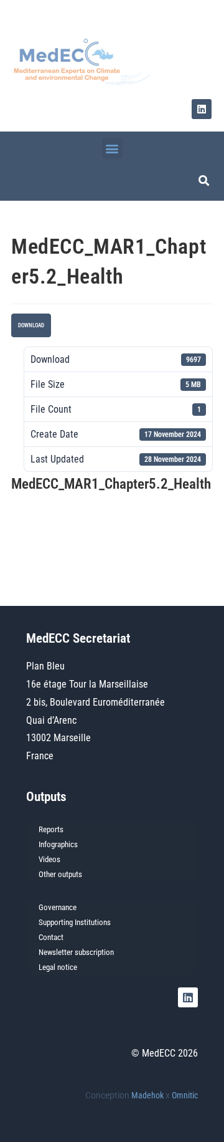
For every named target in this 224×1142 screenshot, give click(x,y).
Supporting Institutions (75, 922)
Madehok (147, 1095)
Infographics (58, 844)
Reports (51, 829)
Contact (51, 937)
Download (31, 325)
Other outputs (60, 874)
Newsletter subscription (76, 952)
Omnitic (185, 1095)
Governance (58, 907)
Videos (49, 859)
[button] (112, 148)
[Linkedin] (202, 109)
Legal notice (58, 967)
